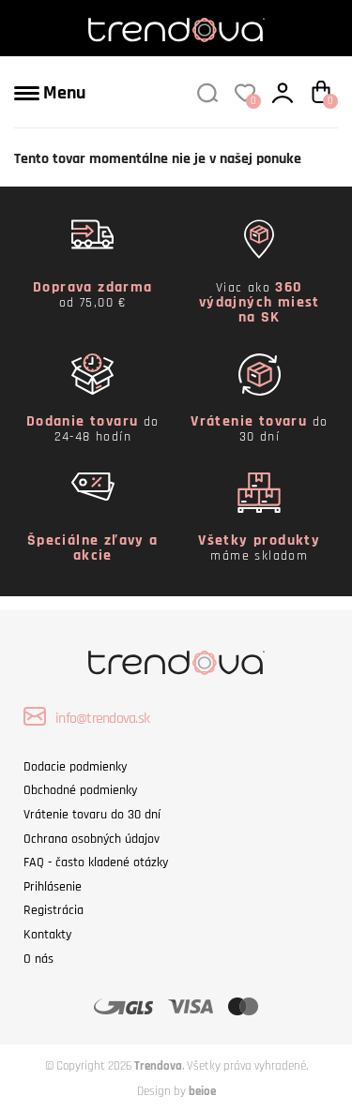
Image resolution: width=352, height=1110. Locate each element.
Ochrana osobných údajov (91, 839)
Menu (62, 93)
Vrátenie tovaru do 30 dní (92, 814)
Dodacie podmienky (75, 766)
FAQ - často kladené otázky (95, 862)
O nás (38, 959)
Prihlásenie (52, 886)
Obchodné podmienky (80, 790)
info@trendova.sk (102, 718)
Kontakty (47, 934)
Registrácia (53, 910)
